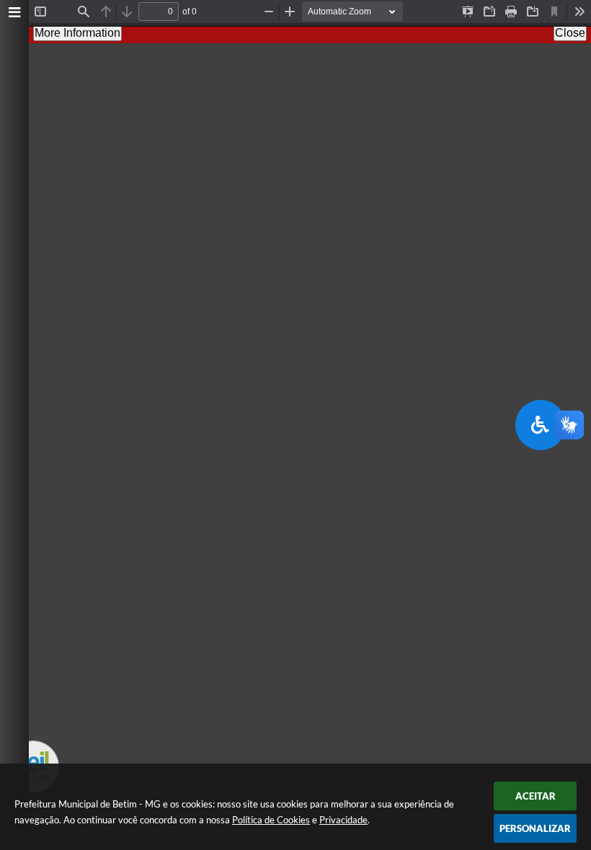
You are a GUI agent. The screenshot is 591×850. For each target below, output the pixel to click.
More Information (77, 33)
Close (570, 33)
